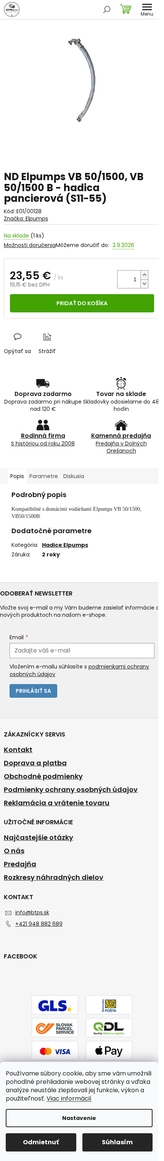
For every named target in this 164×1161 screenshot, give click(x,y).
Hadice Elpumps (65, 545)
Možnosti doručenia (30, 245)
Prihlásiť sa (33, 691)
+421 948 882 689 (39, 924)
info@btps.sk (32, 912)
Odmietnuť (41, 1142)
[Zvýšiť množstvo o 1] (144, 275)
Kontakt (18, 749)
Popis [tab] (17, 476)
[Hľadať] (106, 9)
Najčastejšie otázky (38, 837)
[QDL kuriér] (109, 1028)
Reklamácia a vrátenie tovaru (56, 803)
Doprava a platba (35, 763)
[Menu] (146, 9)
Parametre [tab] (43, 476)
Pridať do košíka (82, 303)
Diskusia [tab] (73, 476)
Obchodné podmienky (43, 776)
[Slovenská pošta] (109, 1005)
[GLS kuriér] (55, 1005)
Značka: (26, 218)
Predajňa (20, 864)
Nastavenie (79, 1118)
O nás (14, 850)
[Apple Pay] (109, 1051)
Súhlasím (117, 1142)
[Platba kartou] (55, 1051)
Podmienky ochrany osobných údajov (71, 789)
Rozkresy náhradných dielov (53, 877)
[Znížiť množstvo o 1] (144, 283)
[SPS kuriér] (55, 1028)
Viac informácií (69, 1098)
